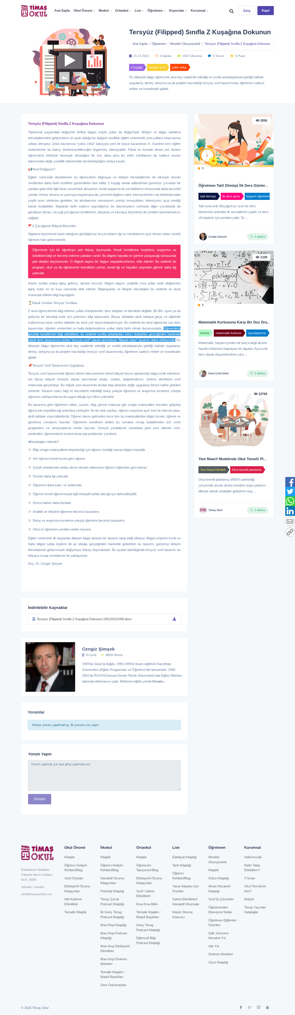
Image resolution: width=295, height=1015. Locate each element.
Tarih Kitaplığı (181, 865)
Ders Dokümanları (113, 985)
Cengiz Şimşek (98, 648)
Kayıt (266, 10)
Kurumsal (198, 10)
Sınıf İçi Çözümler (221, 899)
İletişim (249, 899)
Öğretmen (155, 10)
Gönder (39, 799)
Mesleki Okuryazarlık (185, 43)
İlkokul (104, 10)
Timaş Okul (215, 510)
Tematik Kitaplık (75, 912)
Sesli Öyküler (73, 878)
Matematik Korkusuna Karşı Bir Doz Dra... (234, 322)
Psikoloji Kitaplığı (112, 891)
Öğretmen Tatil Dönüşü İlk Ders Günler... (233, 186)
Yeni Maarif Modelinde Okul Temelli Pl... (232, 459)
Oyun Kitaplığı (218, 962)
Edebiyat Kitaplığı (184, 857)
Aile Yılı (213, 946)
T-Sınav (249, 878)
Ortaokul (121, 10)
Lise (138, 10)
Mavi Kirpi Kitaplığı (113, 925)
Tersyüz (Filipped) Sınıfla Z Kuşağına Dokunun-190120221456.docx (84, 619)
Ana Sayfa (62, 10)
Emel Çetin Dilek (218, 373)
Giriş (247, 11)
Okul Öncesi (83, 10)
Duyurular (176, 10)
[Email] (290, 522)
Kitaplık (69, 857)
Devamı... (159, 681)
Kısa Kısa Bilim (147, 904)
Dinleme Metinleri (220, 954)
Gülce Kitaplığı (218, 878)
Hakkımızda (253, 857)
